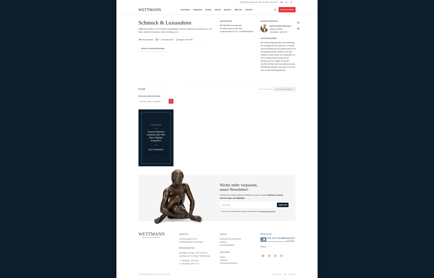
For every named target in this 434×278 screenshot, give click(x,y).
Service (218, 10)
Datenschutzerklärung (267, 211)
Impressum (293, 274)
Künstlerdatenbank (227, 245)
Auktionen (185, 10)
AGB (285, 274)
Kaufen (208, 10)
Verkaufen (197, 10)
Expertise (223, 242)
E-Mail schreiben (276, 29)
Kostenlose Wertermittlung (230, 239)
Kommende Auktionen (228, 263)
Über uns (238, 10)
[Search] (171, 101)
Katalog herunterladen (153, 48)
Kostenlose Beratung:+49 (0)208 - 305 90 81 (259, 2)
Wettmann (149, 10)
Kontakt (249, 10)
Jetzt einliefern (287, 10)
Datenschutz (276, 274)
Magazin (227, 10)
